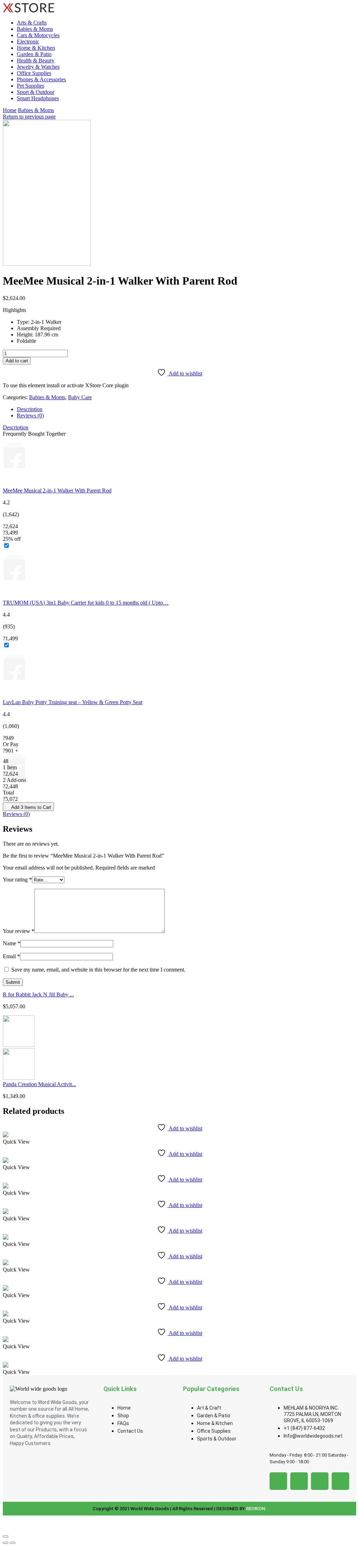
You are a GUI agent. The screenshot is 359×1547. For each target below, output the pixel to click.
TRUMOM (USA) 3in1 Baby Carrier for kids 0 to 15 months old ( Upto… (86, 603)
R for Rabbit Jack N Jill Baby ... (38, 994)
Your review (18, 931)
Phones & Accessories (41, 79)
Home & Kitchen (36, 48)
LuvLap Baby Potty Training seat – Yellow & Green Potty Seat (72, 702)
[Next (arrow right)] (12, 1543)
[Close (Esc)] (5, 1536)
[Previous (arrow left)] (5, 1543)
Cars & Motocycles (38, 35)
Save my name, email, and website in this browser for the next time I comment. (98, 970)
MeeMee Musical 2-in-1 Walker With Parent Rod (57, 490)
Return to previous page (29, 117)
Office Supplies (34, 73)
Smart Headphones (38, 98)
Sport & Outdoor (35, 92)
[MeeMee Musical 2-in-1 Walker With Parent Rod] (179, 462)
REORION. (256, 1508)
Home (9, 110)
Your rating (17, 879)
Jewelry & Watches (38, 67)
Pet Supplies (30, 86)
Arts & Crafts (32, 23)
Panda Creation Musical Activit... (39, 1084)
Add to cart (17, 360)
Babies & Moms (35, 29)
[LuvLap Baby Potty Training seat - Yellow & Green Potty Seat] (179, 674)
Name (11, 943)
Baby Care (80, 397)
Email (11, 956)
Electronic (28, 42)
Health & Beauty (35, 60)
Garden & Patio (34, 54)
